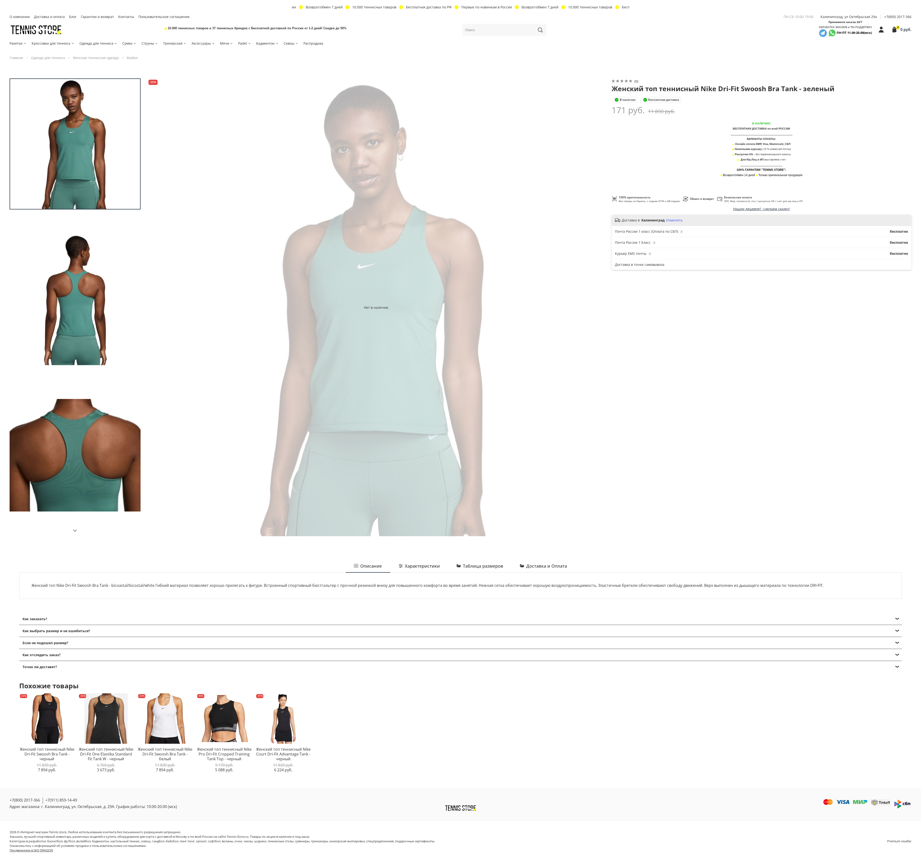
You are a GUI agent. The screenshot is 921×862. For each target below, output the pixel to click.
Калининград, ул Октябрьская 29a (849, 16)
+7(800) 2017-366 (897, 16)
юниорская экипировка (347, 841)
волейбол (83, 841)
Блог (73, 16)
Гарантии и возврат (97, 16)
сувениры (302, 841)
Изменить (674, 220)
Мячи (224, 43)
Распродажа (313, 43)
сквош (146, 841)
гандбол (158, 841)
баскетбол (55, 841)
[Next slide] (75, 531)
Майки (132, 57)
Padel (242, 43)
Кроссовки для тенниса (51, 43)
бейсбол (172, 841)
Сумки (127, 43)
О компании (20, 16)
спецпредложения (380, 841)
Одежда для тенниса (96, 43)
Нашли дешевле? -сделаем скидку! (761, 209)
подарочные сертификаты (414, 841)
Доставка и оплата (49, 16)
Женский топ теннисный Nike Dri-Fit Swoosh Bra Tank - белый (165, 754)
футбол (69, 841)
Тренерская (173, 43)
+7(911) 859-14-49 (61, 800)
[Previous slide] (156, 307)
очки (238, 841)
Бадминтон (265, 43)
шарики (260, 841)
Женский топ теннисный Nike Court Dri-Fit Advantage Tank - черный (283, 754)
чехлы (248, 841)
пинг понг (187, 841)
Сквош (289, 43)
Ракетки (16, 43)
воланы (227, 841)
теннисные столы (281, 841)
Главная (16, 57)
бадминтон (100, 841)
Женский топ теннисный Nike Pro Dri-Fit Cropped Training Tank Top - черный (224, 754)
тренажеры (319, 841)
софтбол (214, 841)
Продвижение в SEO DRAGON (31, 850)
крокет (201, 841)
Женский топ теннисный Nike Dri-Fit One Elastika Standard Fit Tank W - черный (106, 754)
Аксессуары (201, 43)
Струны (148, 43)
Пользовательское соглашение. (164, 16)
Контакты (126, 16)
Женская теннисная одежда (96, 57)
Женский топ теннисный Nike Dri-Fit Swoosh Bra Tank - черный (47, 754)
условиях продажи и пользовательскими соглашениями (103, 846)
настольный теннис (125, 841)
